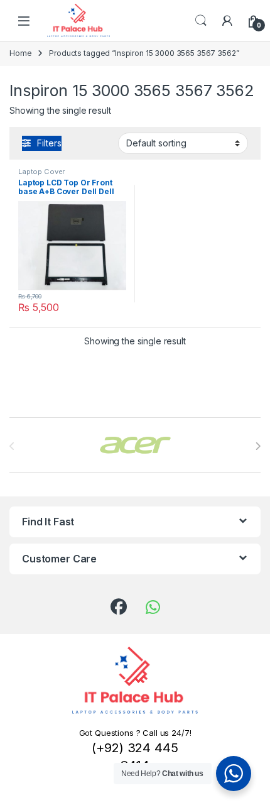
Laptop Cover (41, 171)
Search (201, 21)
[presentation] (258, 446)
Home (20, 53)
